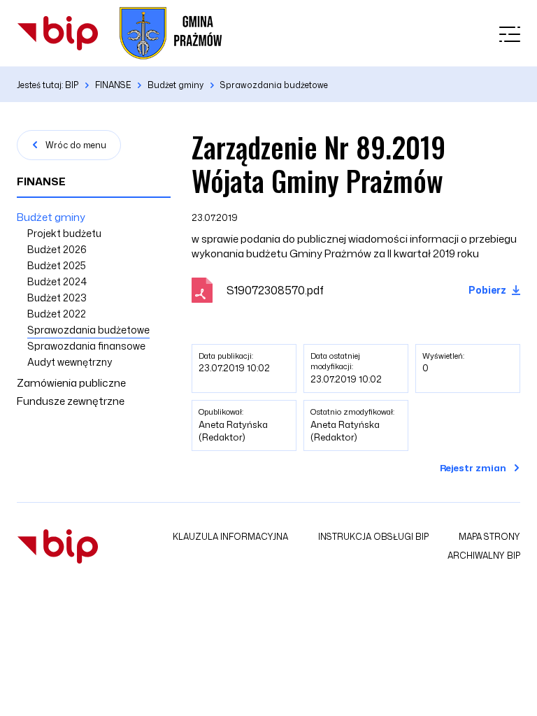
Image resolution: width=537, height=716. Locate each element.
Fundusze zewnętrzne (70, 401)
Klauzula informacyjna (230, 537)
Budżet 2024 (57, 281)
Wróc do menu (75, 145)
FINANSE (41, 181)
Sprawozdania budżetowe (88, 329)
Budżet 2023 (57, 297)
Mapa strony (489, 537)
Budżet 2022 (56, 313)
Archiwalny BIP (484, 555)
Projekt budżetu (64, 233)
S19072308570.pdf (275, 290)
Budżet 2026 (57, 249)
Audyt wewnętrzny (69, 361)
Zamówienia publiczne (71, 382)
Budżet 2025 (56, 265)
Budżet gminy (51, 217)
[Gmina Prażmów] (58, 33)
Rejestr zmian (473, 467)
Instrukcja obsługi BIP (373, 537)
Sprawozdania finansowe (86, 345)
